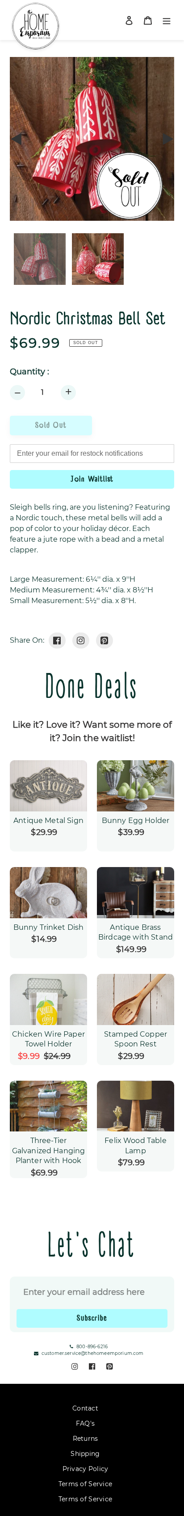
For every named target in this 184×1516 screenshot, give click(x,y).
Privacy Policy (86, 1469)
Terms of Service (85, 1484)
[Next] (167, 139)
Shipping (85, 1454)
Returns (85, 1439)
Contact (85, 1408)
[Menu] (166, 20)
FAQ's (85, 1423)
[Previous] (16, 139)
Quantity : (29, 372)
